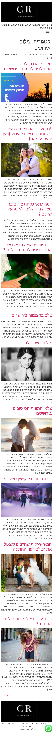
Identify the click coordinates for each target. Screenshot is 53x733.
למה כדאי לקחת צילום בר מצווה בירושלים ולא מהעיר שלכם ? (29, 209)
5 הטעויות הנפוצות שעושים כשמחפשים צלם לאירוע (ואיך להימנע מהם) (27, 133)
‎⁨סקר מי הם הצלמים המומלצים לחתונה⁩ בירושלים (28, 66)
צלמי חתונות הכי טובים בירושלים (32, 411)
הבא (4, 695)
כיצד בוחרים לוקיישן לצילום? (27, 478)
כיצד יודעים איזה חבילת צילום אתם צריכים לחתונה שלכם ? (27, 247)
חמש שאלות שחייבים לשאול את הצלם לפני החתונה (28, 547)
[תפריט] (47, 32)
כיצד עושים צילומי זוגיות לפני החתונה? (27, 621)
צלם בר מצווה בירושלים (32, 315)
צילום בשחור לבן (38, 342)
